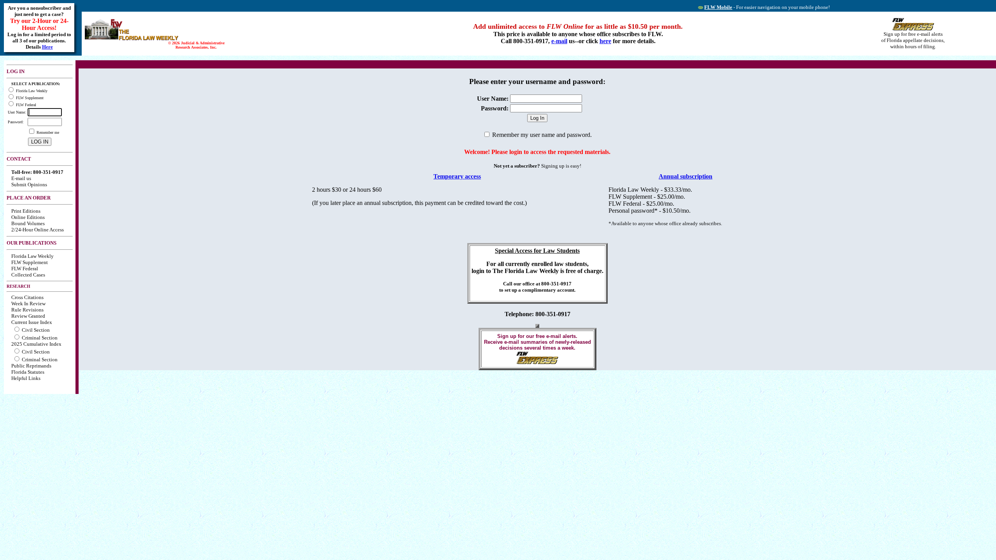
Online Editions (28, 217)
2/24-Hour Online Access (37, 230)
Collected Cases (28, 275)
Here (47, 47)
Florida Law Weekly (32, 256)
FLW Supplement (29, 262)
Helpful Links (25, 378)
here (605, 41)
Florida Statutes (27, 372)
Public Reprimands (31, 366)
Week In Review (28, 303)
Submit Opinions (29, 184)
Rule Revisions (27, 310)
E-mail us (21, 178)
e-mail (559, 41)
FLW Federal (24, 268)
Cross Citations (27, 297)
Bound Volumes (28, 223)
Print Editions (25, 211)
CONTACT (19, 159)
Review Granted (28, 316)
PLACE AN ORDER (29, 198)
